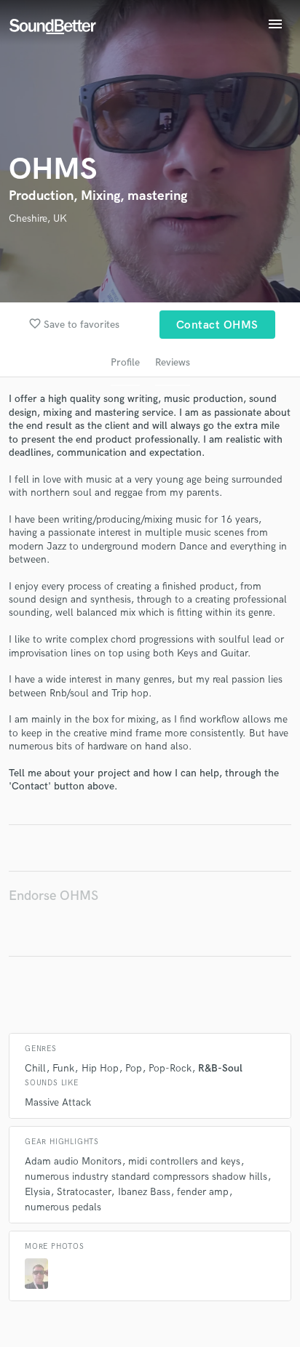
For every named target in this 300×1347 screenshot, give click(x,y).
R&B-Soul (220, 1068)
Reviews (172, 362)
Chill (35, 1068)
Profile (125, 362)
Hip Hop (100, 1068)
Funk (63, 1068)
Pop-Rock (170, 1068)
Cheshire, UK (38, 218)
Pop (133, 1068)
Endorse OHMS (53, 896)
